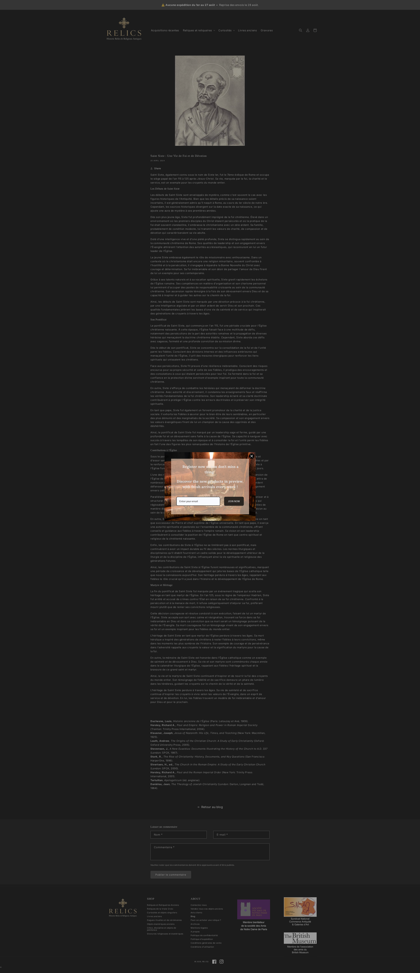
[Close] (252, 456)
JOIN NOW (234, 501)
